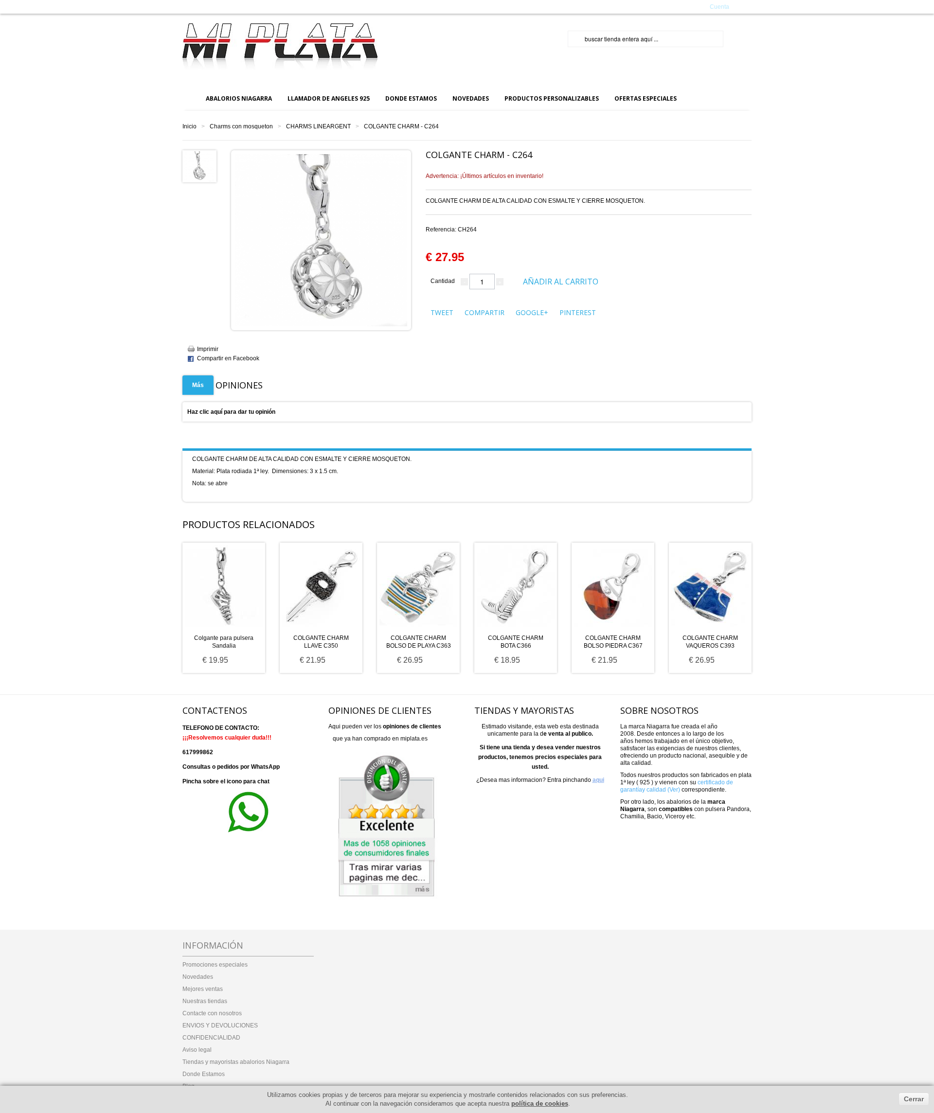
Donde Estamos (203, 1074)
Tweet (442, 312)
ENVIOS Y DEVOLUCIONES (220, 1025)
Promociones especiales (215, 964)
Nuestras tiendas (204, 1001)
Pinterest (577, 312)
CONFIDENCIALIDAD (211, 1037)
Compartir (484, 312)
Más (198, 385)
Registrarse (680, 6)
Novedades (197, 976)
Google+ (532, 312)
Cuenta (719, 6)
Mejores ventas (202, 989)
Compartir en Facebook (228, 358)
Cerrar (914, 1099)
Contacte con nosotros (212, 1013)
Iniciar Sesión (643, 6)
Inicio (189, 126)
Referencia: (451, 229)
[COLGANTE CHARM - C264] (198, 165)
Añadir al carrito (560, 281)
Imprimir (207, 349)
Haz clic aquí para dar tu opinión (231, 411)
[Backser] (279, 47)
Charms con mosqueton (241, 126)
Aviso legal (197, 1049)
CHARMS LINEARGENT (318, 126)
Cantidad (443, 281)
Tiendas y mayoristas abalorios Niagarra (235, 1062)
